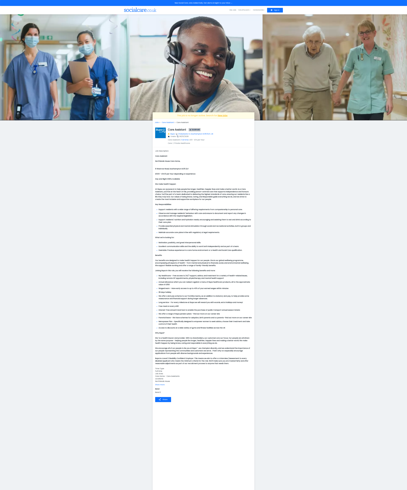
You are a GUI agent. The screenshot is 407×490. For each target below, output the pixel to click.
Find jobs (232, 10)
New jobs (222, 115)
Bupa (172, 134)
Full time (184, 140)
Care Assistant (168, 122)
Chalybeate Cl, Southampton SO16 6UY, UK (195, 134)
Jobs (157, 122)
